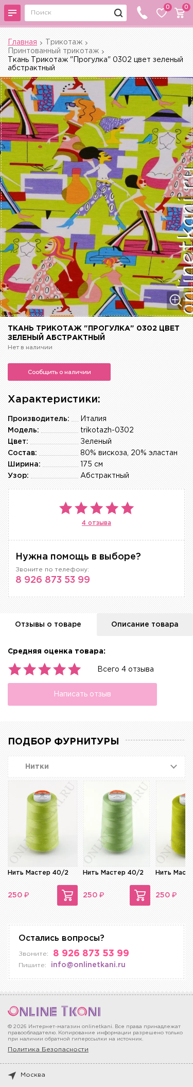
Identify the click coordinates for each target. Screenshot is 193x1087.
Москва (33, 1075)
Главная (22, 42)
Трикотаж (63, 42)
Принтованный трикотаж (53, 51)
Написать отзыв (82, 694)
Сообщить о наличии (59, 372)
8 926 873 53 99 (52, 580)
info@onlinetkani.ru (88, 965)
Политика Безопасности (48, 1049)
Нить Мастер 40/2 (38, 873)
